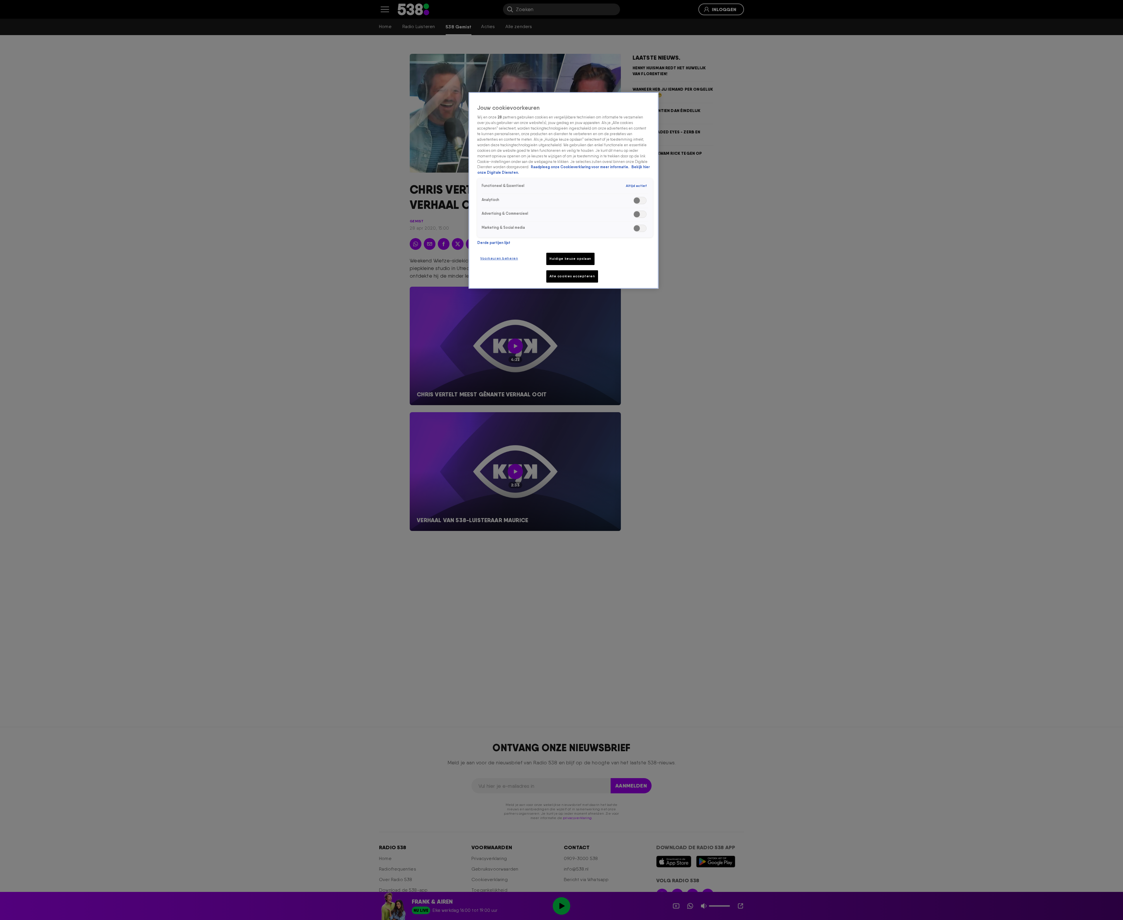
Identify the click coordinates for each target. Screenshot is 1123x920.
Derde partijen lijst (493, 242)
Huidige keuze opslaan (570, 259)
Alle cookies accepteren (572, 276)
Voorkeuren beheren (499, 258)
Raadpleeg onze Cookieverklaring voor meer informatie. (580, 167)
